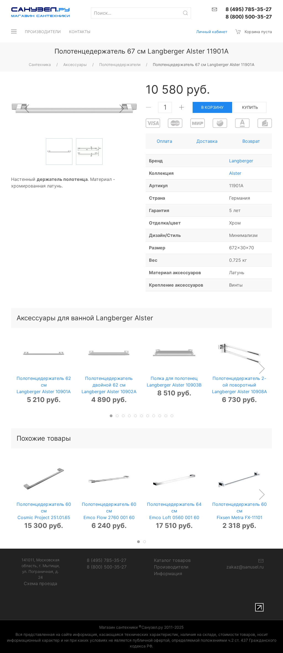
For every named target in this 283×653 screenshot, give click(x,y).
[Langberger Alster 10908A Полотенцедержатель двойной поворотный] (239, 353)
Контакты (79, 31)
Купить (250, 107)
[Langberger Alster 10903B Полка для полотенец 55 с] (174, 353)
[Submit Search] (185, 12)
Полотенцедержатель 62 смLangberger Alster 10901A (44, 385)
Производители (43, 31)
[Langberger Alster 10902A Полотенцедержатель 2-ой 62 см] (109, 353)
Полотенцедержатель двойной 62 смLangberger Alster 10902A (109, 385)
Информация (168, 573)
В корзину (212, 107)
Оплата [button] (164, 141)
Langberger (241, 160)
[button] (14, 31)
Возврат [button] (251, 141)
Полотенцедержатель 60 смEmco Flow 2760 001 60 (109, 510)
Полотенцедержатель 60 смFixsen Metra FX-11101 (239, 510)
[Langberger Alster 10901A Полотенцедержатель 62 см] (43, 353)
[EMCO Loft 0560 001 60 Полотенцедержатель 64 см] (174, 479)
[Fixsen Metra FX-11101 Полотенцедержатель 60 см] (239, 479)
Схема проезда (40, 583)
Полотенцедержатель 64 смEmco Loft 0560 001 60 (174, 510)
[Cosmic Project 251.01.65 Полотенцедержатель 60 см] (43, 479)
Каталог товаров (172, 560)
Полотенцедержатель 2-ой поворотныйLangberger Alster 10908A (239, 385)
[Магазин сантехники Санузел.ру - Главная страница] (36, 13)
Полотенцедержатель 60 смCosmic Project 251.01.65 (44, 510)
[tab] (111, 415)
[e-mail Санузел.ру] (214, 9)
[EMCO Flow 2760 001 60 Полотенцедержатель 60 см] (109, 479)
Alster (235, 173)
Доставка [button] (207, 141)
